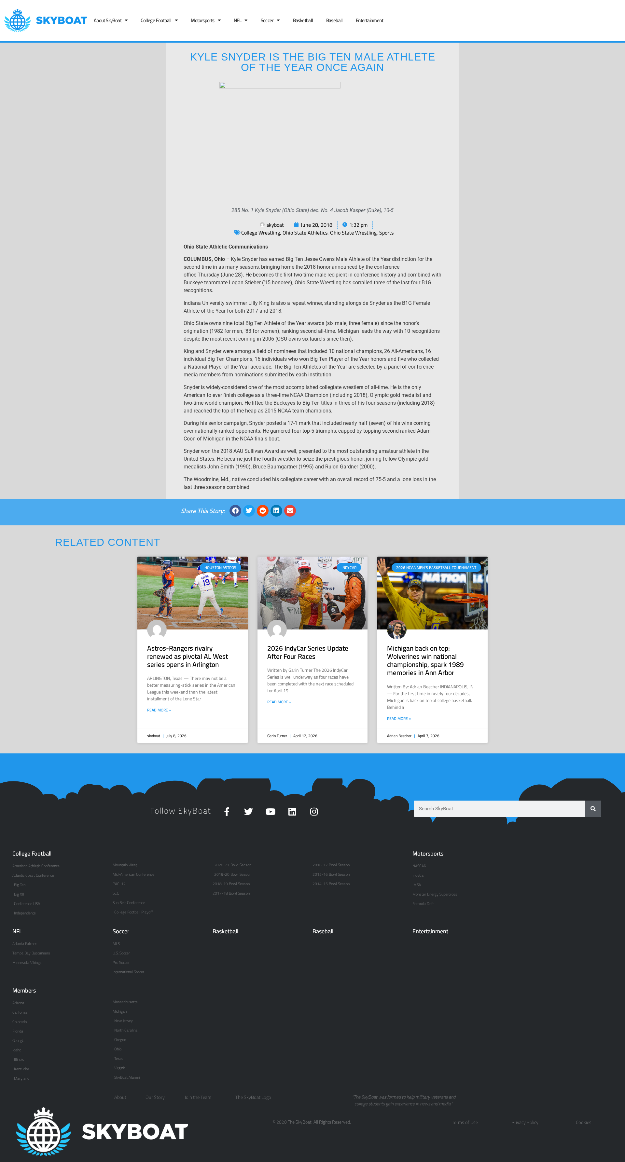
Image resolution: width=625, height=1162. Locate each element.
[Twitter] (248, 811)
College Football (156, 20)
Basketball (303, 20)
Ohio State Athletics (305, 232)
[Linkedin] (292, 811)
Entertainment (369, 20)
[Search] (593, 809)
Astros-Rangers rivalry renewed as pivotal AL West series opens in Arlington (187, 656)
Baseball (334, 20)
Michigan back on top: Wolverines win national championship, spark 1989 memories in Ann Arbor (425, 660)
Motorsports (202, 20)
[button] (235, 511)
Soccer (267, 20)
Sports (386, 232)
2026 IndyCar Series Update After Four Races (307, 652)
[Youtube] (270, 811)
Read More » (159, 710)
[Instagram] (314, 811)
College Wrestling (260, 232)
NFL (237, 20)
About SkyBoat (107, 20)
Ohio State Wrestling (353, 232)
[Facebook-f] (226, 811)
